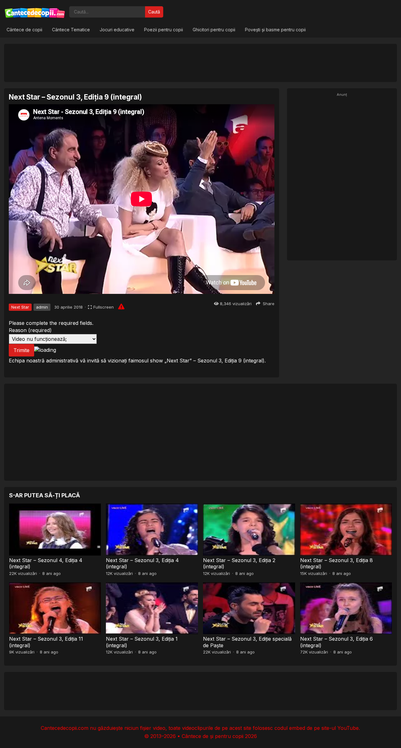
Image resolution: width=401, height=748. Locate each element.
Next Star (20, 307)
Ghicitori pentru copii (214, 29)
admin (42, 307)
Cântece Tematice (71, 29)
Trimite (21, 350)
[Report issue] (121, 306)
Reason (30, 330)
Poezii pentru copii (163, 29)
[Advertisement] (200, 63)
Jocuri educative (117, 29)
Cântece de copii (24, 29)
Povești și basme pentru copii (275, 29)
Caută (154, 11)
